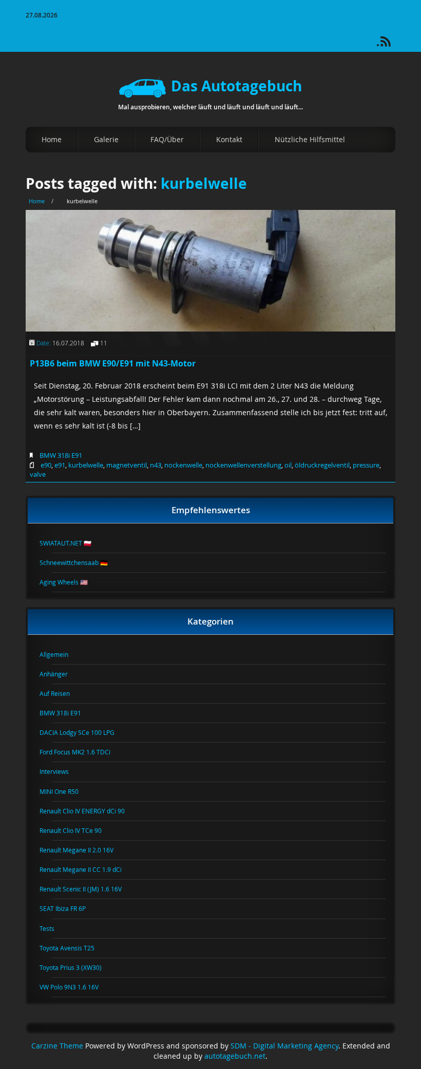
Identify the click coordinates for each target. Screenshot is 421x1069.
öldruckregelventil (322, 465)
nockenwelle (183, 465)
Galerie (106, 139)
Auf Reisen (61, 693)
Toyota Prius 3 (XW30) (77, 967)
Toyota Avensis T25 (73, 948)
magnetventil (126, 465)
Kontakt (229, 139)
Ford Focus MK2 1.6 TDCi (81, 752)
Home (52, 139)
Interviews (60, 771)
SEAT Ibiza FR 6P (69, 908)
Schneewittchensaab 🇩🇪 (80, 562)
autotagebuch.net (234, 1056)
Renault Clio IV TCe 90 (77, 830)
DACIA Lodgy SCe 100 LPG (83, 732)
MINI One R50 (65, 791)
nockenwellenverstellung (243, 465)
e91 (59, 465)
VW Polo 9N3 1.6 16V (75, 987)
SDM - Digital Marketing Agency (284, 1046)
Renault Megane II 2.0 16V (82, 850)
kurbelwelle (204, 183)
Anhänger (60, 674)
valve (38, 474)
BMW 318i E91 (61, 455)
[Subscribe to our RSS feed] (390, 45)
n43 (155, 465)
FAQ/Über (167, 139)
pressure (366, 465)
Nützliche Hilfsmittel (310, 139)
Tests (53, 928)
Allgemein (60, 654)
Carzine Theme (57, 1046)
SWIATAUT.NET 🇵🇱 (71, 543)
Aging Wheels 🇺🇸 (70, 582)
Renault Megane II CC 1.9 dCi (87, 869)
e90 (46, 465)
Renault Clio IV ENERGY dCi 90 (88, 811)
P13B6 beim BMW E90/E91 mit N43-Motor (113, 363)
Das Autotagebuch (236, 86)
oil (288, 465)
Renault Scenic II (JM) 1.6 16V (87, 889)
